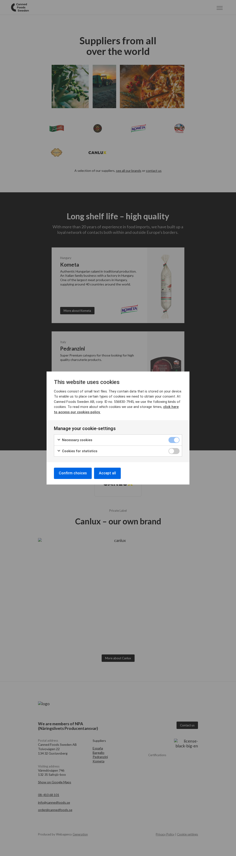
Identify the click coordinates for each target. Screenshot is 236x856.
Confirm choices (73, 473)
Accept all (107, 473)
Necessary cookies (76, 440)
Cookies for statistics (79, 451)
